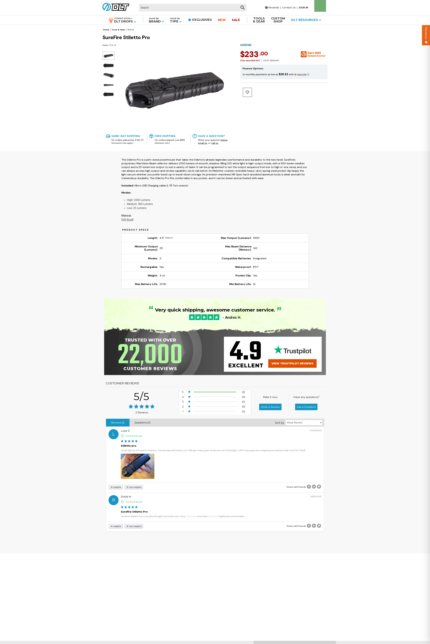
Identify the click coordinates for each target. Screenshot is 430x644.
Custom (278, 20)
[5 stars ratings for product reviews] (142, 406)
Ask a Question (306, 407)
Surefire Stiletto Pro (134, 511)
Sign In (303, 7)
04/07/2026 (315, 430)
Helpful (117, 487)
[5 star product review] (129, 441)
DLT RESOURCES (305, 20)
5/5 (141, 396)
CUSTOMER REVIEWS (122, 383)
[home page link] (114, 7)
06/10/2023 (315, 496)
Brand (155, 20)
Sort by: (280, 422)
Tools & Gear (118, 29)
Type (175, 20)
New (222, 20)
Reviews (426, 33)
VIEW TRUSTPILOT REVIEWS (292, 363)
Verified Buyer (134, 436)
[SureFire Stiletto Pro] (108, 56)
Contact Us (289, 7)
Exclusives (201, 20)
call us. (215, 143)
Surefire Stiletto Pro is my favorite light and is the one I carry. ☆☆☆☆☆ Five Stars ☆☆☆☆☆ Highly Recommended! (182, 516)
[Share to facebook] (309, 487)
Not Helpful (135, 487)
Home (106, 29)
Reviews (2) (117, 422)
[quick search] (242, 7)
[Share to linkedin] (314, 487)
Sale (236, 20)
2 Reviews (141, 412)
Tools (259, 20)
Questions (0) (142, 422)
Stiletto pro (128, 445)
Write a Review (270, 407)
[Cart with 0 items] (320, 6)
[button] (284, 74)
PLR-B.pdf (127, 219)
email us (202, 143)
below (224, 139)
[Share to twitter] (319, 487)
